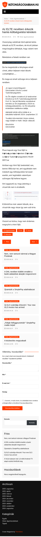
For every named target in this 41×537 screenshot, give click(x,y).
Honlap (4, 392)
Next (33, 242)
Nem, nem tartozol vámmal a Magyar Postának (20, 438)
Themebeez (19, 531)
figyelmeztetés (10, 230)
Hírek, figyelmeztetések (27, 37)
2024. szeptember (8, 506)
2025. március (7, 494)
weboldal (8, 234)
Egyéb (4, 518)
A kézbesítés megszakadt (15, 341)
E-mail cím (6, 383)
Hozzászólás (7, 363)
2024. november (7, 501)
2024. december (7, 498)
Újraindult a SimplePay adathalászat (19, 289)
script (29, 230)
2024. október (7, 503)
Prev (7, 242)
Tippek (4, 523)
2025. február (6, 496)
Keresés (7, 419)
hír (21, 230)
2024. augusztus (7, 508)
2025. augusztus (7, 489)
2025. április (6, 491)
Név (4, 374)
